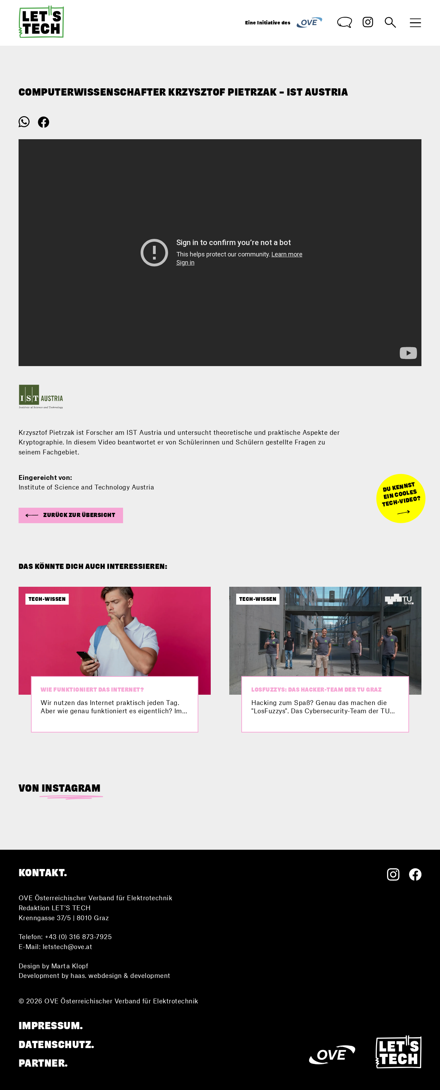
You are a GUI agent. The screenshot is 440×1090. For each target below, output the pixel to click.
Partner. (43, 1063)
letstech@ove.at (67, 946)
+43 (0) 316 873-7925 (78, 936)
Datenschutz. (57, 1044)
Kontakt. (43, 873)
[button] (71, 515)
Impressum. (51, 1026)
